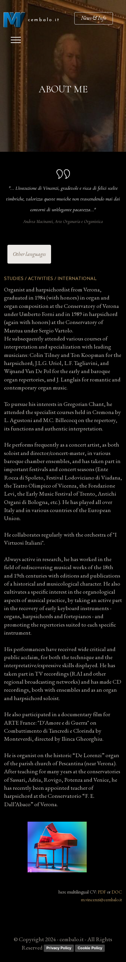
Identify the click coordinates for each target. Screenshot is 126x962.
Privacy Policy (58, 948)
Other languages (29, 254)
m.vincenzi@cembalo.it (101, 900)
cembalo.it (44, 20)
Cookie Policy (90, 948)
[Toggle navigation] (16, 40)
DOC (117, 892)
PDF (102, 892)
